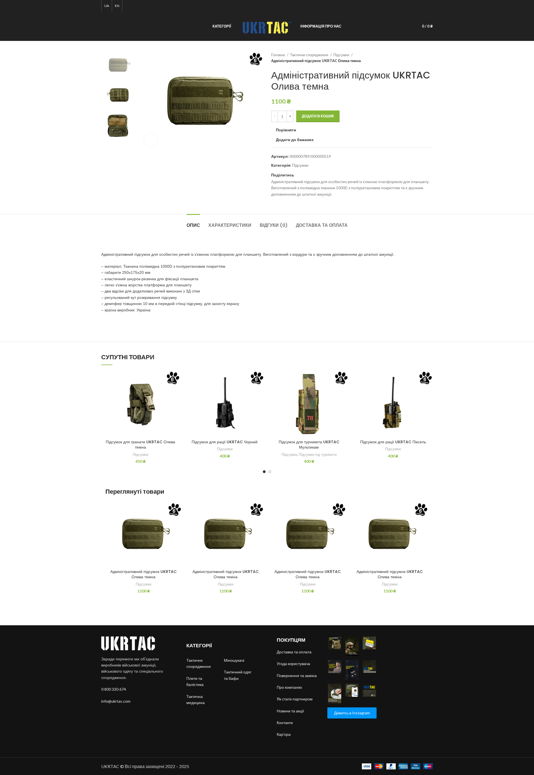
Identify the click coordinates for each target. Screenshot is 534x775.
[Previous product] (419, 58)
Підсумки (341, 55)
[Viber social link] (311, 175)
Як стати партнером (295, 699)
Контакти (285, 722)
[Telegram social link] (429, 5)
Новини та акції (290, 710)
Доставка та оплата (294, 651)
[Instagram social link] (410, 5)
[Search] (102, 26)
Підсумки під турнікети (318, 454)
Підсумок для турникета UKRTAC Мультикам (309, 444)
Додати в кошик (318, 116)
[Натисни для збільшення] (151, 140)
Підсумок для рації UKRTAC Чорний (225, 442)
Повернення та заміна (297, 675)
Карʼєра (284, 734)
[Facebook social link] (404, 5)
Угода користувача (293, 663)
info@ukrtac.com (115, 701)
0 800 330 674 (113, 689)
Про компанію (289, 687)
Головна (278, 55)
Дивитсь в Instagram (352, 712)
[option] (118, 65)
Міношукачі (234, 660)
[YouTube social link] (417, 5)
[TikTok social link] (423, 5)
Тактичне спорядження (309, 55)
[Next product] (430, 58)
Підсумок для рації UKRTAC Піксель (393, 442)
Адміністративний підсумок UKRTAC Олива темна (143, 574)
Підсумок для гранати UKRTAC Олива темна (140, 444)
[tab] (193, 222)
